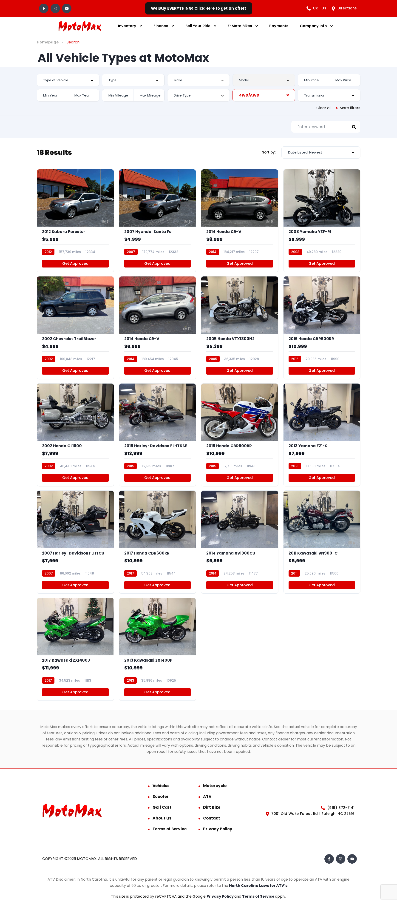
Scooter (161, 796)
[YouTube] (66, 8)
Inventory (127, 25)
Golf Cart (162, 807)
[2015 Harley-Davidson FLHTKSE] (157, 435)
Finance (160, 25)
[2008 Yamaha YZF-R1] (322, 220)
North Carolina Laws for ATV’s (258, 885)
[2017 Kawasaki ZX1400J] (75, 649)
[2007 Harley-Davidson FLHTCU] (75, 542)
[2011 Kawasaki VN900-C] (322, 542)
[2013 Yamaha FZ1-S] (322, 435)
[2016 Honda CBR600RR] (322, 327)
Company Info (313, 25)
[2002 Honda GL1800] (75, 435)
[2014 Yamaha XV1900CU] (239, 542)
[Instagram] (55, 8)
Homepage (48, 42)
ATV (207, 796)
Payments (278, 25)
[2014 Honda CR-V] (239, 220)
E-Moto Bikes (240, 25)
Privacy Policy (217, 829)
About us (162, 818)
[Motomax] (80, 26)
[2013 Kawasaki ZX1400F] (157, 649)
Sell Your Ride (197, 25)
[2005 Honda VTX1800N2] (239, 327)
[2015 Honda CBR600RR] (239, 435)
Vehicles (161, 785)
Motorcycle (215, 785)
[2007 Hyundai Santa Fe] (157, 220)
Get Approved (75, 263)
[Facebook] (43, 8)
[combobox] (68, 80)
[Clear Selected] (288, 95)
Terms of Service (170, 829)
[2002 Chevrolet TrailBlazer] (75, 327)
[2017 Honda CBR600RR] (157, 542)
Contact (211, 818)
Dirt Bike (211, 807)
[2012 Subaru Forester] (75, 220)
